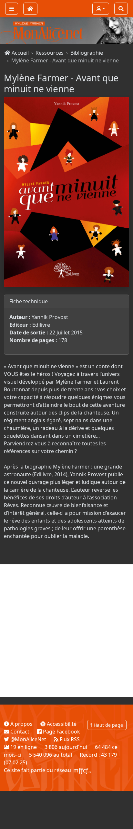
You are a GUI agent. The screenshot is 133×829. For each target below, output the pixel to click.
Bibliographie (86, 52)
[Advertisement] (66, 630)
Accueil (19, 52)
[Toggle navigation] (11, 9)
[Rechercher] (121, 9)
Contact (19, 731)
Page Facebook (61, 731)
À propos (21, 723)
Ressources (50, 52)
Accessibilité (61, 723)
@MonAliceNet (27, 739)
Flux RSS (69, 739)
